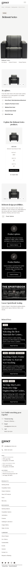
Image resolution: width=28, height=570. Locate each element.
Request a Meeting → (9, 421)
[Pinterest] (8, 563)
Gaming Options (6, 508)
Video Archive (5, 528)
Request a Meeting (6, 555)
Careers (4, 549)
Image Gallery (5, 525)
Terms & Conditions (13, 565)
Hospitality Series (6, 488)
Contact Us (4, 552)
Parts (3, 497)
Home (3, 7)
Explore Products (13, 62)
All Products (7, 7)
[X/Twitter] (5, 563)
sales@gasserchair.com (10, 426)
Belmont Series (22, 7)
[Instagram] (11, 563)
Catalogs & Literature (7, 521)
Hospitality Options (6, 512)
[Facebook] (2, 563)
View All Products (6, 494)
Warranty (4, 500)
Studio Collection (6, 491)
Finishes (4, 518)
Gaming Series (5, 484)
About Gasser (5, 536)
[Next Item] (23, 84)
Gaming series (14, 7)
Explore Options (14, 245)
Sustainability (5, 542)
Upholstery (4, 515)
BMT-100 (14, 146)
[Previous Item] (20, 84)
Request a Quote (14, 170)
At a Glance (4, 62)
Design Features (22, 62)
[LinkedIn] (14, 563)
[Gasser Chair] (5, 2)
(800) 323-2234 (8, 431)
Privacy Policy (5, 565)
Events (3, 545)
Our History (5, 539)
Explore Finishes (14, 274)
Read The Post (14, 345)
